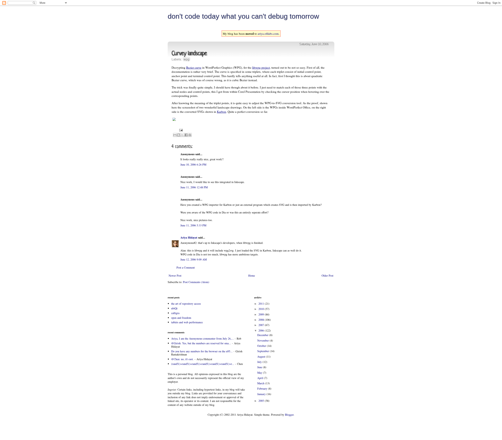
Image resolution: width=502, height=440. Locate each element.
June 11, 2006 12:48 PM (194, 187)
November (263, 340)
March (261, 383)
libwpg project (261, 67)
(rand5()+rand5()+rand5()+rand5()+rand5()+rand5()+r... (202, 364)
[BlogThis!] (179, 135)
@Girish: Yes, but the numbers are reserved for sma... (201, 343)
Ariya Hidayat (188, 237)
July (260, 362)
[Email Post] (180, 129)
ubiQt (174, 308)
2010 (261, 309)
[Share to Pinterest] (190, 135)
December (263, 335)
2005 (261, 401)
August (261, 356)
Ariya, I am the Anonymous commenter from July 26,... (202, 338)
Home (251, 275)
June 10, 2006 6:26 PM (193, 164)
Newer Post (175, 275)
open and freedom (181, 318)
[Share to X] (182, 135)
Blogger (289, 414)
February (262, 388)
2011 (261, 303)
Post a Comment (185, 267)
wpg (186, 59)
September (263, 351)
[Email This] (175, 135)
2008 (261, 320)
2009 (261, 314)
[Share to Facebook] (186, 135)
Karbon (221, 112)
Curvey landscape (189, 53)
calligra (175, 313)
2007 (261, 325)
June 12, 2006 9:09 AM (193, 259)
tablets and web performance (187, 322)
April (260, 378)
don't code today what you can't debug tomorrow (243, 16)
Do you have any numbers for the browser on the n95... (202, 351)
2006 (261, 330)
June (260, 367)
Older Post (327, 275)
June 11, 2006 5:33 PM (193, 225)
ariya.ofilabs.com (268, 34)
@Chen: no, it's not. (182, 359)
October (262, 346)
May (260, 372)
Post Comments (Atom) (196, 282)
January (261, 394)
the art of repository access (186, 303)
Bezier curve (193, 67)
